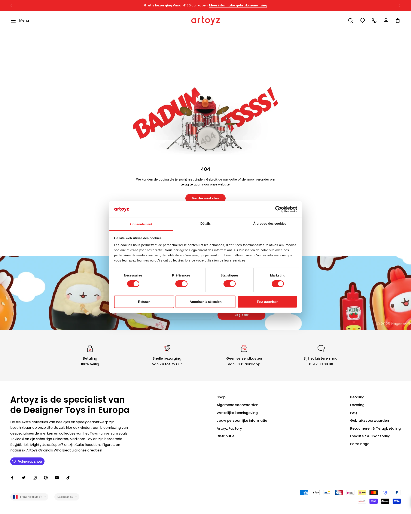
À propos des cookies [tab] (269, 223)
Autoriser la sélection (206, 301)
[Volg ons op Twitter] (23, 477)
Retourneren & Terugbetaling (375, 428)
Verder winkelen (205, 198)
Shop (221, 397)
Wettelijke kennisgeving (237, 412)
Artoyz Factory (229, 428)
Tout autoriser (267, 301)
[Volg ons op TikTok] (68, 477)
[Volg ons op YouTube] (57, 477)
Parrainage (359, 443)
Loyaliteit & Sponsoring (370, 436)
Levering (357, 404)
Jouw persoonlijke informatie (242, 420)
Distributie (225, 436)
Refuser (144, 301)
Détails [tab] (205, 223)
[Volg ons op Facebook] (12, 477)
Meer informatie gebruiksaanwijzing (238, 5)
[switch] (181, 283)
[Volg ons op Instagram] (35, 477)
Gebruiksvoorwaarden (369, 420)
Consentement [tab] (141, 224)
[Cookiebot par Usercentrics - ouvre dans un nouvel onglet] (278, 209)
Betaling (357, 397)
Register (241, 315)
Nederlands (65, 497)
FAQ (353, 412)
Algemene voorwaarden (237, 404)
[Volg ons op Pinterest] (46, 477)
